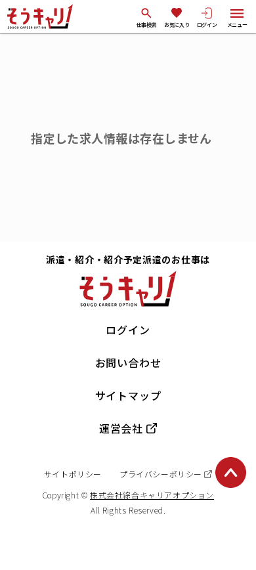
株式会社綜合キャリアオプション (152, 494)
